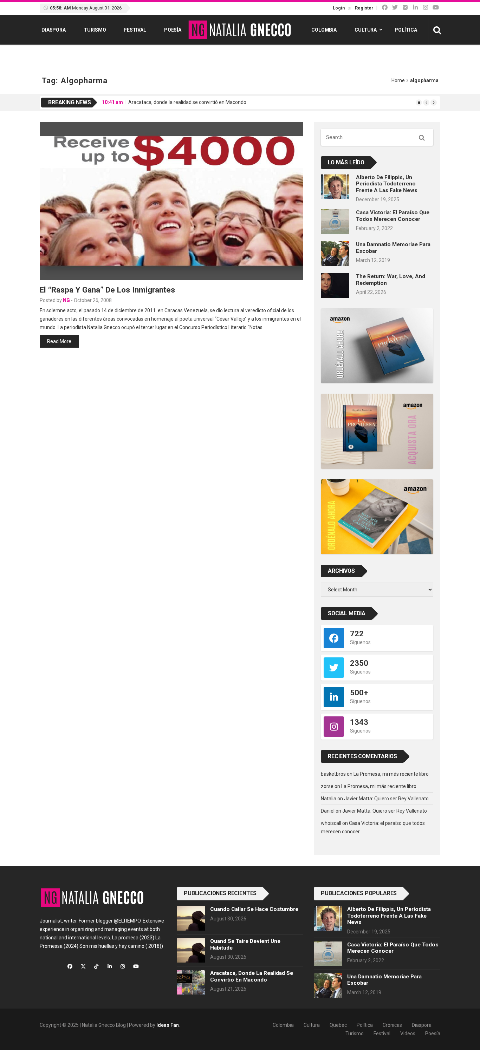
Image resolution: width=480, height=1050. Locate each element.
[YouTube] (435, 7)
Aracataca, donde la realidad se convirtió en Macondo (187, 102)
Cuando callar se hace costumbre (254, 909)
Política (406, 30)
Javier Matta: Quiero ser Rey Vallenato (386, 798)
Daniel (328, 811)
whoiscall (331, 823)
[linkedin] (415, 7)
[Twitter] (395, 7)
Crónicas (392, 1025)
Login (339, 8)
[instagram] (425, 7)
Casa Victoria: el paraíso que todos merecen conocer (392, 215)
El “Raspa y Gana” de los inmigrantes (107, 289)
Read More (59, 341)
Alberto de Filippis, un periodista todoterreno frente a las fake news (386, 183)
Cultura (366, 30)
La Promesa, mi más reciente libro (391, 774)
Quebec (338, 1025)
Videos (407, 1033)
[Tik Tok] (405, 7)
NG (66, 300)
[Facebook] (384, 7)
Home (398, 80)
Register (364, 8)
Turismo (95, 30)
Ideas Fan (167, 1025)
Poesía (172, 30)
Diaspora (53, 30)
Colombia (324, 30)
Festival (135, 30)
